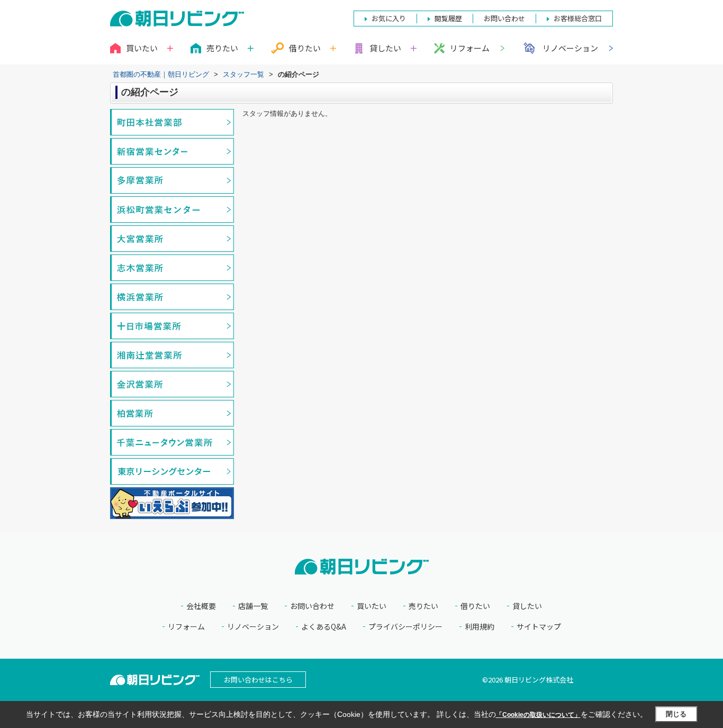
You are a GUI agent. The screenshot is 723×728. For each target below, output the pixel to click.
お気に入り (389, 18)
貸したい (527, 606)
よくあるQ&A (323, 627)
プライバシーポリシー (405, 627)
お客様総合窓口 (578, 18)
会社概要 (201, 606)
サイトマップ (539, 627)
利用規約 (479, 627)
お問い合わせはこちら (258, 680)
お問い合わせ (312, 606)
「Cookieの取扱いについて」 (538, 714)
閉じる (676, 714)
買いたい (371, 606)
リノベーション (570, 47)
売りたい (423, 606)
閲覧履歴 (448, 18)
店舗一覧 (253, 606)
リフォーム (470, 47)
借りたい (475, 606)
